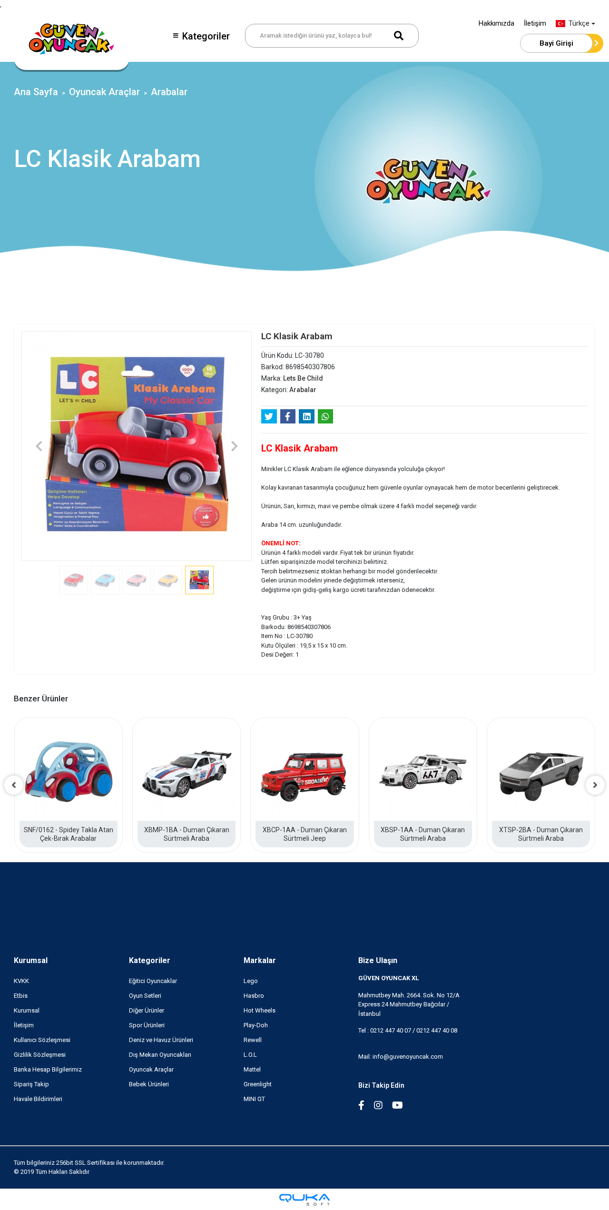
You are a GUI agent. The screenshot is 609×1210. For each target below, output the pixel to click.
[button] (38, 446)
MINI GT (254, 1098)
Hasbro (254, 995)
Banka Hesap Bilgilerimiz (48, 1069)
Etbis (21, 995)
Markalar (260, 960)
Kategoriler (206, 36)
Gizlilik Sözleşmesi (40, 1054)
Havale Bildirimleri (38, 1098)
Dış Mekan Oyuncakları (160, 1054)
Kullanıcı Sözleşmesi (42, 1039)
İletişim (535, 23)
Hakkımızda (496, 23)
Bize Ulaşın (377, 960)
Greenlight (258, 1084)
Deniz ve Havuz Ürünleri (161, 1039)
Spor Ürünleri (147, 1025)
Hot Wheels (259, 1010)
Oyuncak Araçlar (151, 1069)
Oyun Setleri (145, 995)
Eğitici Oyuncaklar (153, 980)
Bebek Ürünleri (149, 1084)
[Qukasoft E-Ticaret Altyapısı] (304, 1200)
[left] (13, 785)
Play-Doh (256, 1025)
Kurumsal (31, 960)
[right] (595, 785)
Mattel (252, 1069)
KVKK (21, 980)
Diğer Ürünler (146, 1010)
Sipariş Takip (31, 1084)
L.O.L (250, 1054)
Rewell (253, 1039)
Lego (251, 980)
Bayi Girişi (556, 43)
